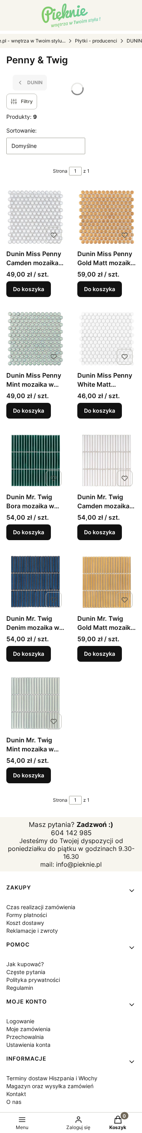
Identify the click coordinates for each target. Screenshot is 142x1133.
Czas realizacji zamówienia (40, 907)
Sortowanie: (21, 130)
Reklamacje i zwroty (32, 930)
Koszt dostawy (25, 922)
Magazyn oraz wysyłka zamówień (49, 1086)
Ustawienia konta (28, 1044)
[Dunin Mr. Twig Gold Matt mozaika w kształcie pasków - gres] (106, 582)
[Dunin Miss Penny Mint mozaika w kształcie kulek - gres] (35, 339)
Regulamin (19, 987)
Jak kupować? (25, 964)
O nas (13, 1101)
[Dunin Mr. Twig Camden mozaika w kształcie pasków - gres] (106, 460)
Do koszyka (28, 289)
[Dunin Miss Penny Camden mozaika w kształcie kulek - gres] (35, 217)
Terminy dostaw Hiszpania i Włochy (51, 1078)
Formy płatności (26, 915)
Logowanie (20, 1021)
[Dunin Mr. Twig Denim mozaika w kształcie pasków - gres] (35, 582)
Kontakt (16, 1094)
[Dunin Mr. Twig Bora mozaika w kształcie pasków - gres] (35, 460)
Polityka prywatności (33, 979)
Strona (60, 171)
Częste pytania (25, 972)
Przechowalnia (25, 1036)
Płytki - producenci (96, 41)
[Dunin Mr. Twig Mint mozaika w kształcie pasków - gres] (35, 703)
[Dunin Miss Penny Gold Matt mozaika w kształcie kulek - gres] (106, 217)
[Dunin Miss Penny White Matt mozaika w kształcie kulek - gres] (106, 339)
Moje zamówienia (28, 1029)
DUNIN (134, 41)
